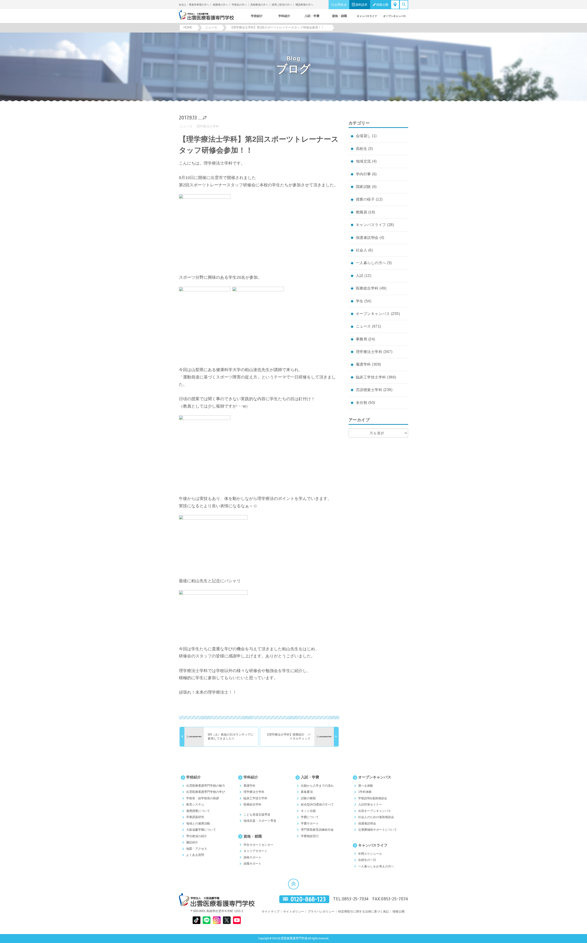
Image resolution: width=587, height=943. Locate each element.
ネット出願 (308, 811)
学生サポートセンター (258, 844)
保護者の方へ (220, 4)
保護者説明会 (367, 238)
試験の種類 (308, 798)
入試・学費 (310, 777)
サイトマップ (271, 911)
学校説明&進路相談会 (372, 798)
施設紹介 (192, 842)
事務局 (361, 339)
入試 (359, 276)
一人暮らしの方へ (371, 263)
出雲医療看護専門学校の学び (205, 792)
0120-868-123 (308, 899)
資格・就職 (253, 836)
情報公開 (382, 4)
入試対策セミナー (370, 804)
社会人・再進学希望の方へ (194, 4)
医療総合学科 (367, 288)
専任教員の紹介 (196, 836)
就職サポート (252, 863)
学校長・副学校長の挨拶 (202, 798)
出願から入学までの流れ (317, 785)
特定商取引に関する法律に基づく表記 (363, 911)
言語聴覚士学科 (369, 390)
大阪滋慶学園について (201, 829)
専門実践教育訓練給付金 (317, 829)
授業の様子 (365, 199)
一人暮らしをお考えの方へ (376, 866)
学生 (359, 301)
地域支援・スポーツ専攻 (260, 820)
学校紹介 (193, 777)
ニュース (186, 126)
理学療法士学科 (208, 126)
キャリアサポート (255, 851)
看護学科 (363, 364)
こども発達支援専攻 (257, 814)
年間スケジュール (370, 853)
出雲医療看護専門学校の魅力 (205, 785)
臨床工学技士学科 (371, 377)
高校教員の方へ (259, 4)
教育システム (195, 804)
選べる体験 (365, 785)
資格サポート (252, 857)
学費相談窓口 (310, 836)
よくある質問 (195, 855)
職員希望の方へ (304, 4)
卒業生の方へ (239, 4)
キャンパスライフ (371, 225)
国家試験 (363, 187)
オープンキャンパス (373, 314)
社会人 (361, 250)
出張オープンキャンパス (374, 811)
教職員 (361, 212)
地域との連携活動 (198, 823)
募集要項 (307, 792)
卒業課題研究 (195, 817)
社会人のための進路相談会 (376, 817)
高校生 (361, 149)
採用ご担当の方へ (282, 4)
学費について (310, 817)
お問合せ (341, 4)
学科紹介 (251, 777)
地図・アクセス (196, 848)
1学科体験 (365, 792)
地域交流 (363, 161)
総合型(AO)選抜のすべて (317, 804)
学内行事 (363, 174)
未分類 (361, 403)
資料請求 (361, 4)
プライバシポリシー (321, 911)
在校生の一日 (367, 860)
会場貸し (363, 136)
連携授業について (198, 811)
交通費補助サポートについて (377, 829)
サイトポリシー (293, 911)
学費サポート (310, 823)
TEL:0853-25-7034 (351, 899)
